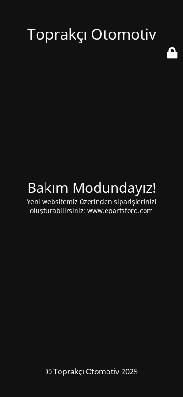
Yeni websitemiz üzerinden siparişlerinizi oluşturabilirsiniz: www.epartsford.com (92, 206)
